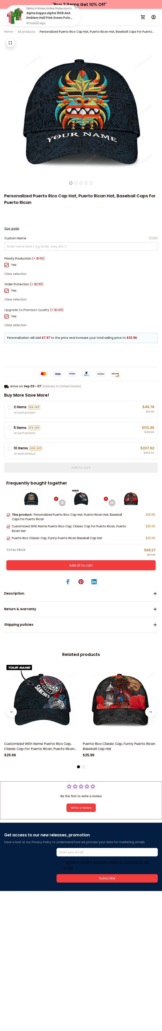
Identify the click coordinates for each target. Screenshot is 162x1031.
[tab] (71, 183)
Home (8, 32)
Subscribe (107, 878)
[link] (15, 16)
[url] (67, 913)
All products (26, 32)
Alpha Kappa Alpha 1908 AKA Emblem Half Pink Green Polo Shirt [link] (48, 17)
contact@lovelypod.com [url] (31, 913)
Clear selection (15, 274)
